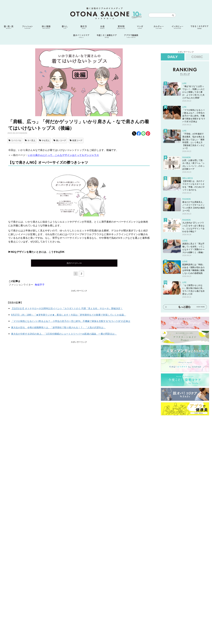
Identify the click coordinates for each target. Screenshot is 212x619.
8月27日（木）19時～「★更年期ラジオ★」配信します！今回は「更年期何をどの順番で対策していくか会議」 (68, 315)
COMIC (197, 57)
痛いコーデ (61, 140)
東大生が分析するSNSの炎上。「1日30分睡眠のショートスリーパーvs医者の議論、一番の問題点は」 (64, 334)
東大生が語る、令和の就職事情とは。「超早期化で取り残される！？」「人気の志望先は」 (58, 327)
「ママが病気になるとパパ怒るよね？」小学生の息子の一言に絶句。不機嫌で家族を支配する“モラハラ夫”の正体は (70, 321)
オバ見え (31, 140)
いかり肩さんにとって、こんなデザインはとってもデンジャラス (63, 155)
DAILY (173, 57)
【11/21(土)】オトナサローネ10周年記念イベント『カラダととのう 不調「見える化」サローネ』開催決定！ (67, 308)
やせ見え (46, 140)
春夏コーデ (77, 140)
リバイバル (16, 140)
